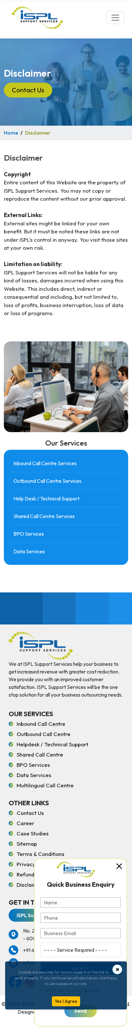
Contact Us (28, 90)
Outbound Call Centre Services (47, 481)
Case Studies (33, 833)
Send (80, 1011)
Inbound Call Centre (41, 723)
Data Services (29, 551)
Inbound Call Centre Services (45, 463)
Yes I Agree (66, 1001)
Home (11, 133)
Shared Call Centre (40, 754)
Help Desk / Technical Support (46, 498)
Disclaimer (30, 884)
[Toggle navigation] (115, 17)
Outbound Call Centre (43, 734)
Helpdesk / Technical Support (52, 744)
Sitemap (27, 843)
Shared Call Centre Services (44, 516)
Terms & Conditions (40, 853)
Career (25, 823)
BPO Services (28, 534)
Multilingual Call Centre (45, 785)
